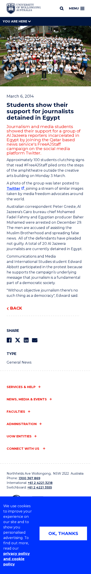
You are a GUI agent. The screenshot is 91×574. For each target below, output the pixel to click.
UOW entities (19, 436)
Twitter (13, 188)
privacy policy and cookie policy (16, 559)
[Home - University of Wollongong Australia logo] (24, 8)
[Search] (62, 8)
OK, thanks (63, 533)
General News (19, 362)
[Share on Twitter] (18, 340)
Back (16, 308)
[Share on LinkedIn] (26, 340)
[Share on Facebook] (9, 340)
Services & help (21, 387)
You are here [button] (15, 21)
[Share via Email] (35, 340)
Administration (22, 424)
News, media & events (27, 399)
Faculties (16, 412)
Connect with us (23, 449)
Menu (74, 8)
